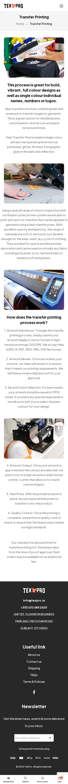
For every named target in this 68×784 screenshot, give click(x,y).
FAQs (34, 675)
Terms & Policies (34, 681)
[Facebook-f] (34, 692)
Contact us (34, 661)
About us (34, 654)
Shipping (34, 668)
